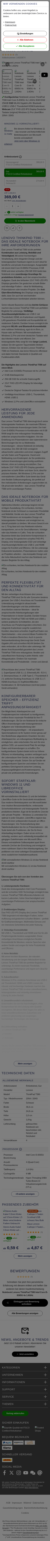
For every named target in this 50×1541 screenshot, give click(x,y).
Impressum (10, 22)
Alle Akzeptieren (26, 46)
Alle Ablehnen (26, 40)
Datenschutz (11, 25)
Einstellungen (26, 33)
